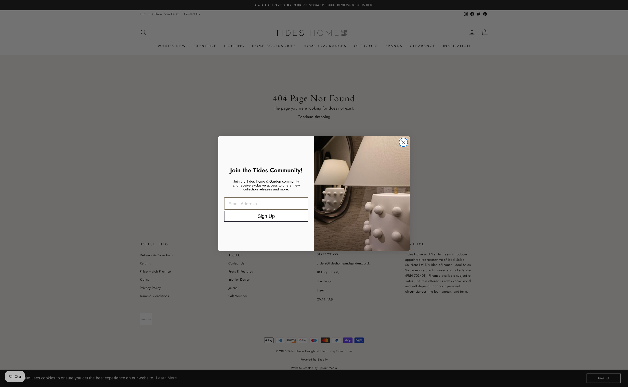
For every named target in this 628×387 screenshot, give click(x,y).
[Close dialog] (403, 142)
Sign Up (266, 216)
